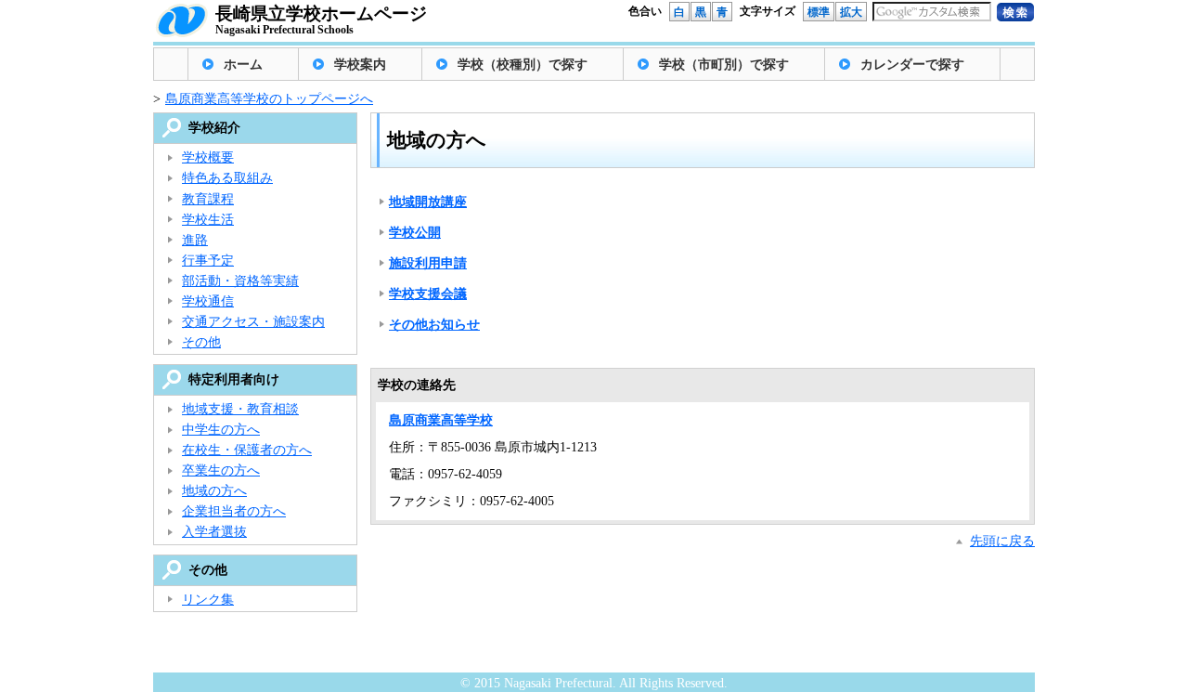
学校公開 (415, 233)
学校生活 (208, 220)
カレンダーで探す (912, 65)
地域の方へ (214, 491)
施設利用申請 (428, 263)
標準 (818, 12)
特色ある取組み (227, 178)
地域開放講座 (428, 202)
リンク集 (208, 600)
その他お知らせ (434, 325)
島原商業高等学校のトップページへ (269, 99)
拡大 (851, 12)
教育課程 (208, 199)
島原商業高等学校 (441, 420)
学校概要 (208, 157)
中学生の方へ (221, 430)
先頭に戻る (1002, 541)
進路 (195, 240)
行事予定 (208, 261)
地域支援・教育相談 (240, 409)
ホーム (243, 65)
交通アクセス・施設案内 (253, 322)
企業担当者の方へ (234, 511)
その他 (201, 342)
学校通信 (208, 301)
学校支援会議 (428, 294)
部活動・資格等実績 (240, 281)
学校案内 (360, 65)
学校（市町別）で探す (724, 65)
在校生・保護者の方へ (247, 450)
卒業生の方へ (221, 470)
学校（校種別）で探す (523, 65)
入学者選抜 (214, 532)
